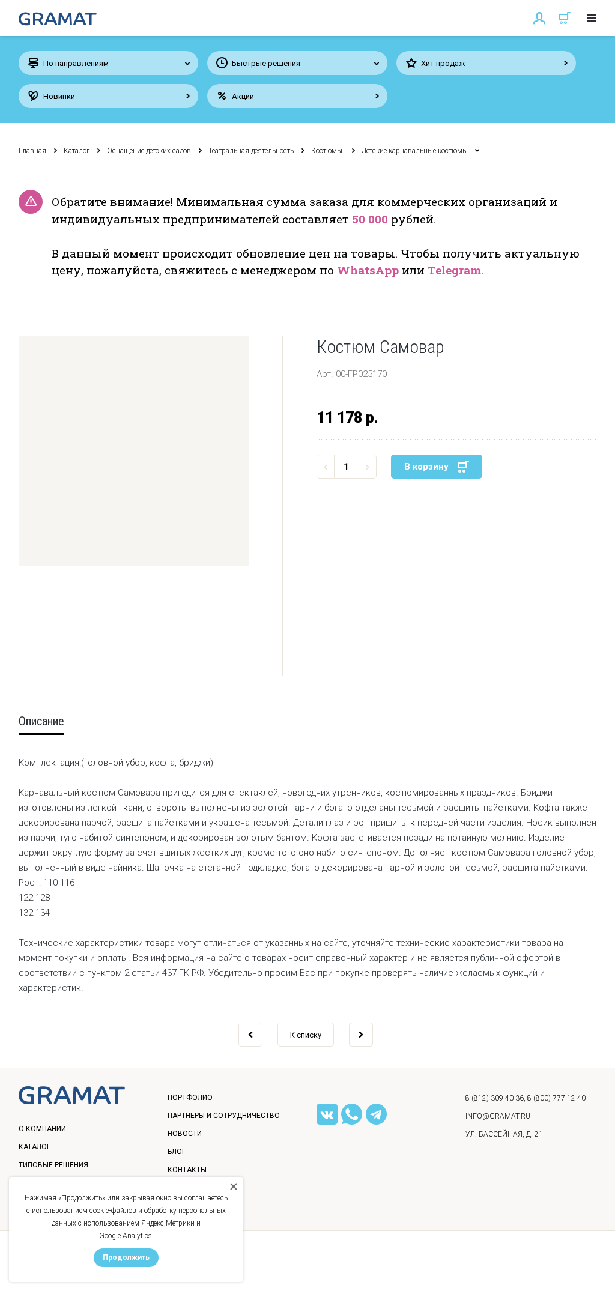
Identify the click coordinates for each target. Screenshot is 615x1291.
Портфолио (190, 1097)
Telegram (454, 269)
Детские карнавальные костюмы (415, 151)
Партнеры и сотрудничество (224, 1115)
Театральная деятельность (251, 151)
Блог (177, 1151)
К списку (305, 1034)
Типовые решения (53, 1165)
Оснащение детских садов (149, 151)
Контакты (187, 1170)
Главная (32, 151)
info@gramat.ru (497, 1116)
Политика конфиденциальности (91, 1269)
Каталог (76, 151)
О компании (42, 1129)
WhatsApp (368, 269)
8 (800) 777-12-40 (556, 1098)
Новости (185, 1133)
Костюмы (327, 151)
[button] (134, 451)
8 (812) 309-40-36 (494, 1098)
